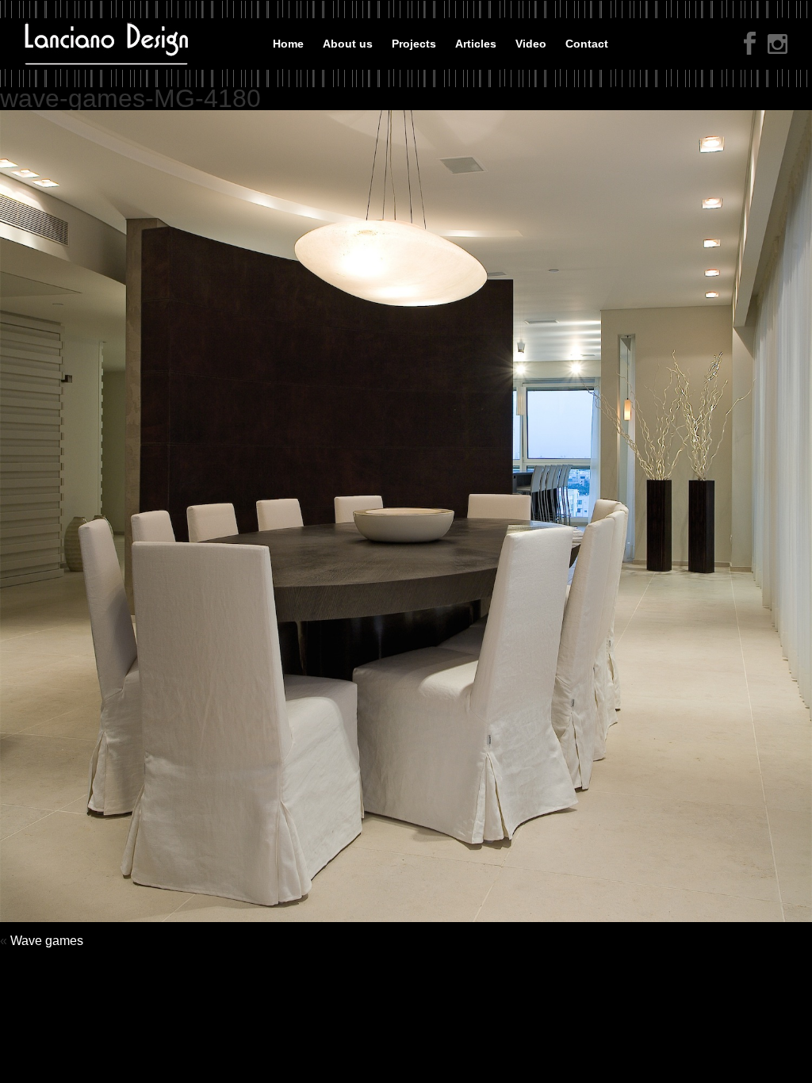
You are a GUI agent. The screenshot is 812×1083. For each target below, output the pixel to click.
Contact (586, 43)
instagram (777, 45)
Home (288, 43)
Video (530, 43)
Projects (414, 43)
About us (348, 43)
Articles (475, 43)
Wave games (46, 940)
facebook (750, 43)
